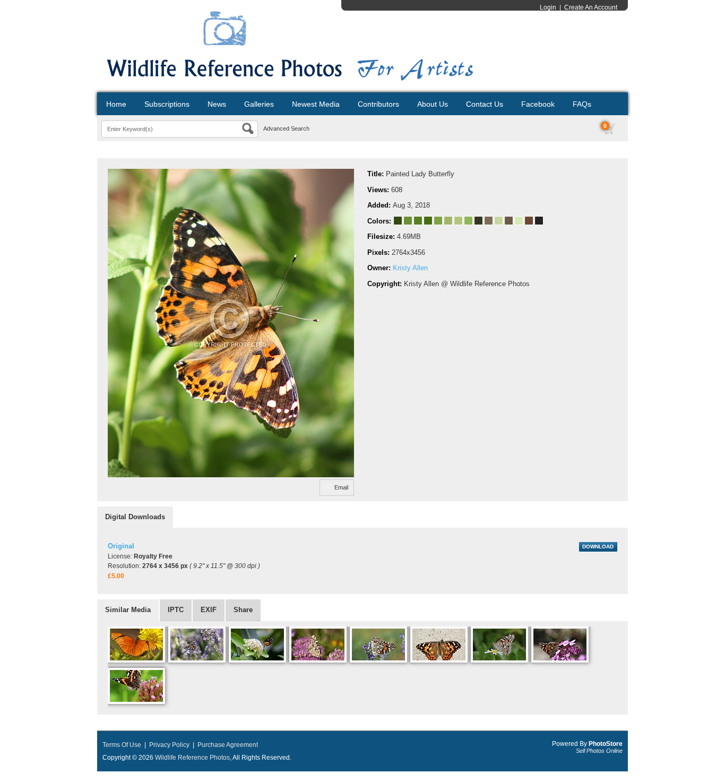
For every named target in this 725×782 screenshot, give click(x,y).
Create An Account (590, 7)
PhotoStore (606, 743)
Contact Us (484, 104)
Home (116, 104)
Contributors (378, 104)
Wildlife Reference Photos (192, 757)
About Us (432, 104)
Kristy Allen (410, 268)
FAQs (582, 104)
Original (121, 546)
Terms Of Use (121, 745)
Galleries (259, 104)
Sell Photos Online (599, 750)
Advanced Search (286, 128)
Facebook (538, 104)
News (217, 104)
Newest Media (316, 104)
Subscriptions (166, 104)
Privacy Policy (169, 745)
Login (548, 7)
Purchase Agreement (227, 745)
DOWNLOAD (598, 546)
